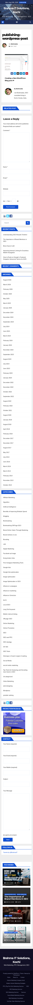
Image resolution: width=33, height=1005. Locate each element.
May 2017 (6, 452)
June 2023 (6, 368)
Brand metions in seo (10, 535)
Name (5, 167)
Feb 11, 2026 (10, 940)
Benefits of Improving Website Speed (15, 511)
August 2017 (7, 447)
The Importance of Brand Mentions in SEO (16, 897)
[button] (30, 22)
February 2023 (8, 373)
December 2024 (8, 312)
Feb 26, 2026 (10, 921)
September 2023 (8, 354)
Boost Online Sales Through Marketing (15, 530)
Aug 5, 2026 (9, 883)
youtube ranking (8, 695)
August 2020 (7, 415)
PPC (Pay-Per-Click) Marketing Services (13, 986)
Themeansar (16, 975)
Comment (6, 130)
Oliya (19, 902)
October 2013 (7, 485)
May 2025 (6, 298)
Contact (22, 977)
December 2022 (8, 382)
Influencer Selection (9, 595)
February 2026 (8, 289)
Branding (6, 539)
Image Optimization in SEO (12, 581)
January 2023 (7, 378)
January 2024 (7, 345)
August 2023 (7, 359)
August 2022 (7, 401)
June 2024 (6, 331)
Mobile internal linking (10, 614)
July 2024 (6, 326)
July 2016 (6, 457)
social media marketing (10, 665)
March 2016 (7, 466)
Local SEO (6, 604)
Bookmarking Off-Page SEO (12, 525)
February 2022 (8, 406)
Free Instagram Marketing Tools (13, 563)
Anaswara (20, 940)
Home (8, 977)
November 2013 (8, 480)
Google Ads (7, 567)
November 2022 (8, 387)
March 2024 (7, 336)
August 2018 (7, 424)
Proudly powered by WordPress (11, 973)
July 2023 (6, 364)
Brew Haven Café (9, 246)
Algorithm (6, 502)
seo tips (5, 646)
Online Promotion (8, 628)
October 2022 (7, 392)
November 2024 (8, 317)
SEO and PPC (7, 637)
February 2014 (8, 475)
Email (5, 178)
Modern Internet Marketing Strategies (15, 983)
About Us (15, 977)
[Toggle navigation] (17, 22)
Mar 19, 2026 (10, 902)
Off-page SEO (7, 618)
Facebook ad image (9, 553)
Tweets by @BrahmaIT (10, 852)
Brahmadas (14, 44)
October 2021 (7, 410)
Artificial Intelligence (9, 507)
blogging (6, 516)
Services (23, 992)
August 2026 (7, 280)
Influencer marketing (9, 591)
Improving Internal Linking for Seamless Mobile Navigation (15, 936)
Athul (18, 883)
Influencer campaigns (10, 586)
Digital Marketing (8, 549)
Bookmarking (7, 521)
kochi (5, 600)
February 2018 (8, 434)
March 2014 (7, 471)
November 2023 (8, 350)
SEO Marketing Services (16, 989)
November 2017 (8, 443)
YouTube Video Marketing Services (16, 1001)
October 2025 (7, 294)
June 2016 (6, 461)
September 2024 (8, 322)
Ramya (19, 921)
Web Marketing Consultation (16, 998)
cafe (4, 544)
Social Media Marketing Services (15, 995)
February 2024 (8, 340)
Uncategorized (8, 676)
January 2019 (7, 420)
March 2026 (7, 284)
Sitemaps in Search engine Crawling (15, 656)
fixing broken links (9, 558)
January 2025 (7, 308)
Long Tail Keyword (9, 609)
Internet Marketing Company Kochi (16, 980)
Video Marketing (8, 681)
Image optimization (9, 577)
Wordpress (6, 690)
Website (5, 189)
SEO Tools (6, 651)
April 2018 (6, 429)
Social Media (7, 660)
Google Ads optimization (11, 572)
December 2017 (8, 438)
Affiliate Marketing (9, 497)
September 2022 (8, 396)
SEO (4, 632)
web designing (8, 686)
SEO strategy (7, 642)
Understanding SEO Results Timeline (15, 234)
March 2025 (7, 303)
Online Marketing (8, 623)
